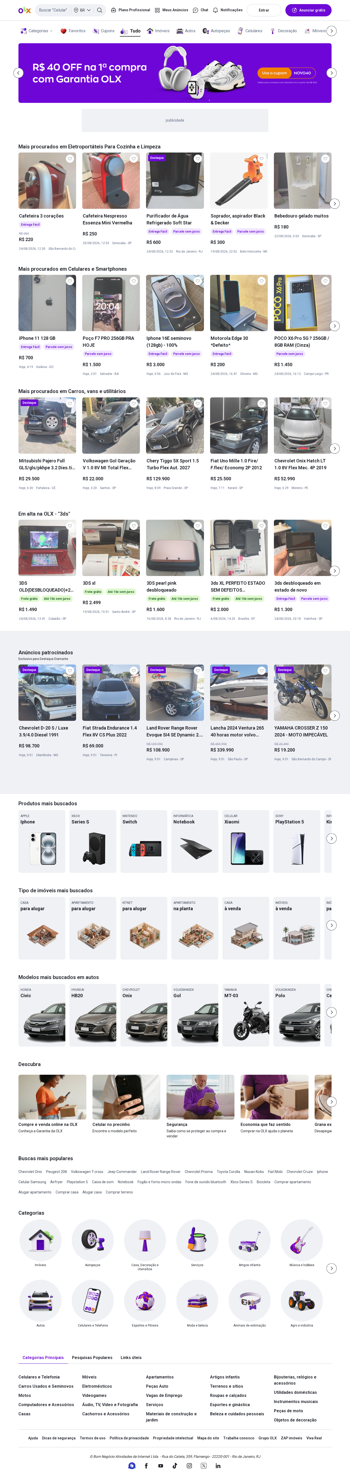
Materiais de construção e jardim (171, 1416)
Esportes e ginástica (230, 1404)
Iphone (322, 1172)
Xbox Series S (241, 1182)
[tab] (43, 1358)
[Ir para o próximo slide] (335, 204)
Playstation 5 (77, 1182)
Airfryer (56, 1182)
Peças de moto (288, 1410)
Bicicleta (263, 1182)
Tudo (135, 31)
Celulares (253, 30)
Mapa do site (208, 1438)
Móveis (319, 30)
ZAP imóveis (291, 1438)
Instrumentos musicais (296, 1401)
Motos (24, 1395)
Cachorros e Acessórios (105, 1413)
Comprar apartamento (292, 1182)
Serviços (154, 1404)
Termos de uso (93, 1438)
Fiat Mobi (275, 1172)
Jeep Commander (122, 1172)
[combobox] (70, 10)
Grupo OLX (268, 1438)
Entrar (264, 10)
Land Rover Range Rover (161, 1172)
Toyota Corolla (228, 1172)
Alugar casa (92, 1192)
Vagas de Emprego (164, 1395)
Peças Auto (157, 1386)
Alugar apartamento (35, 1192)
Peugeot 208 (56, 1172)
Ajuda (33, 1438)
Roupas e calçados (228, 1395)
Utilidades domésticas (295, 1392)
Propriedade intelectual (173, 1438)
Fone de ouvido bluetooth (206, 1182)
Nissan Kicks (254, 1172)
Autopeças (220, 30)
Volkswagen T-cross (87, 1172)
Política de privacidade (129, 1438)
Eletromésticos (97, 1386)
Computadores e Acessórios (46, 1404)
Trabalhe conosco (238, 1438)
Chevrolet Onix (30, 1172)
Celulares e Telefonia (39, 1377)
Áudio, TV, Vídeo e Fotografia (110, 1404)
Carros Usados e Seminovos (46, 1386)
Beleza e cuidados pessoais (237, 1413)
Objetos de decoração (295, 1420)
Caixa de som (103, 1182)
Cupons (108, 30)
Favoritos (77, 30)
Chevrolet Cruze (300, 1172)
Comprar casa (67, 1192)
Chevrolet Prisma (199, 1172)
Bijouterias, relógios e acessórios (295, 1380)
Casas (24, 1413)
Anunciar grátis (312, 10)
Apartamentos (160, 1377)
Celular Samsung (32, 1182)
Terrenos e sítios (226, 1386)
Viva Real (314, 1438)
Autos (190, 30)
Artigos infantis (225, 1377)
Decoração (287, 30)
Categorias (38, 30)
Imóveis (162, 30)
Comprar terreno (119, 1192)
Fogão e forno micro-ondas (159, 1182)
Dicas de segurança (59, 1438)
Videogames (94, 1395)
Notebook (125, 1182)
